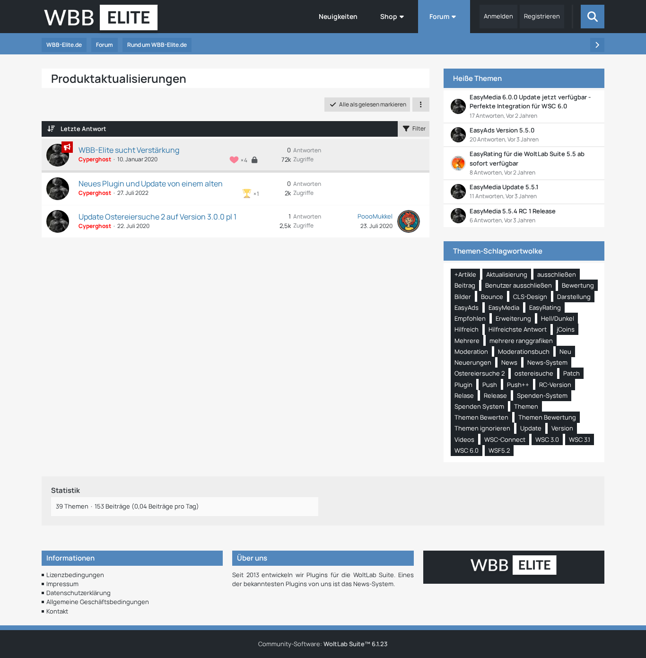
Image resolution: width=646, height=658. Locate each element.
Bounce (492, 296)
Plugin (463, 384)
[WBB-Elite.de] (101, 20)
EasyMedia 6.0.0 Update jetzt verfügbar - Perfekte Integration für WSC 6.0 (530, 101)
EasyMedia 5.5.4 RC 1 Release (513, 211)
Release (495, 395)
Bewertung (578, 285)
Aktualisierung (506, 274)
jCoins (566, 329)
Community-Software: (322, 644)
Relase (464, 395)
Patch (571, 373)
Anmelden (498, 16)
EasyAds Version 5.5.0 (502, 130)
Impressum (62, 583)
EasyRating (545, 307)
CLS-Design (530, 296)
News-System (547, 362)
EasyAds (466, 307)
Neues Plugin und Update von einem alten (151, 183)
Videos (464, 439)
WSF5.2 (499, 450)
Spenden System (479, 406)
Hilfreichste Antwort (518, 329)
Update (530, 428)
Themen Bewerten (481, 417)
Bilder (462, 296)
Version (562, 428)
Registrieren (542, 16)
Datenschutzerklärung (78, 592)
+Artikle (465, 274)
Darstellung (574, 296)
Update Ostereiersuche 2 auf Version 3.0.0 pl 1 (157, 216)
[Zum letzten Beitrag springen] (408, 221)
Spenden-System (542, 395)
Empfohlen (470, 318)
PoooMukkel (375, 216)
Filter (419, 128)
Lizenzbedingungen (75, 574)
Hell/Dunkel (557, 318)
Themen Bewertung (547, 417)
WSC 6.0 (466, 450)
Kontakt (57, 611)
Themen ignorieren (482, 428)
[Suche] (592, 16)
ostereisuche (534, 373)
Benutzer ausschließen (518, 285)
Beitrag (464, 285)
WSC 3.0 (547, 439)
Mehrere (467, 340)
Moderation (471, 351)
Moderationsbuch (524, 351)
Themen (526, 406)
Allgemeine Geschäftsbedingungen (97, 601)
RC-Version (555, 384)
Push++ (518, 384)
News (509, 362)
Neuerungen (472, 362)
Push (489, 384)
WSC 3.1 (579, 439)
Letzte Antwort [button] (83, 128)
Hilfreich (466, 329)
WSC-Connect (504, 439)
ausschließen (556, 274)
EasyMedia (504, 307)
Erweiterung (513, 318)
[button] (420, 104)
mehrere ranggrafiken (521, 340)
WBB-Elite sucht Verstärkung (129, 150)
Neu (565, 351)
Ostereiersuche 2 (479, 373)
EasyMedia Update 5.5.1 (504, 187)
